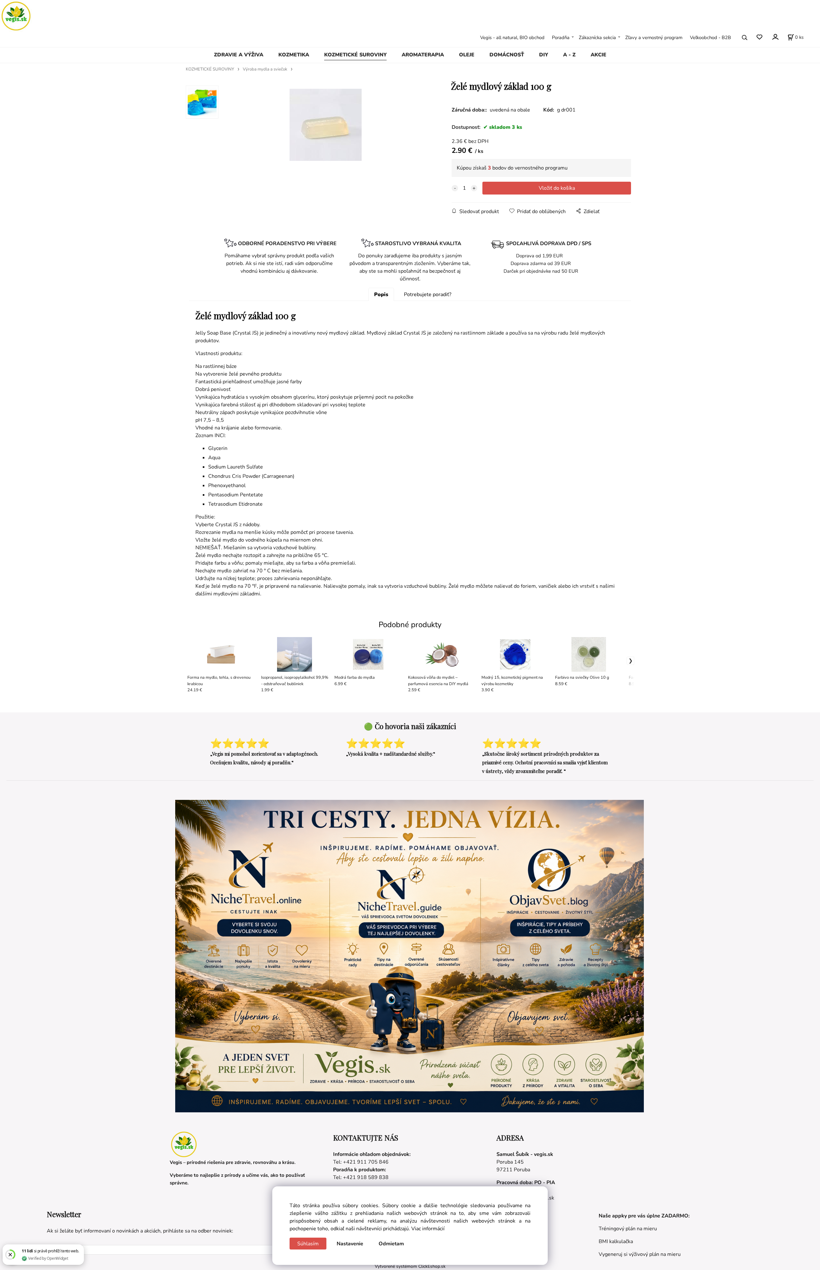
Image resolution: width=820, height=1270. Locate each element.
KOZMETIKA (293, 54)
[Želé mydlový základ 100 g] (325, 134)
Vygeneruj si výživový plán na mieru (640, 1254)
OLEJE (466, 54)
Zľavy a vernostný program (654, 37)
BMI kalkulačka (616, 1241)
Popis (381, 294)
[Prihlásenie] (775, 37)
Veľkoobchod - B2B (710, 37)
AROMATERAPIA (423, 54)
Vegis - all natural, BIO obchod (512, 37)
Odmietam (391, 1243)
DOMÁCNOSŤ (506, 54)
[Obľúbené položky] (759, 37)
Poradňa (561, 37)
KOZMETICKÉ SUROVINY (355, 54)
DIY (543, 54)
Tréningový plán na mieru (628, 1228)
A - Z (569, 54)
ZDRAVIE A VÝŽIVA (238, 54)
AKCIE (598, 54)
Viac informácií (428, 1228)
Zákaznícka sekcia (597, 37)
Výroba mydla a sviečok (265, 69)
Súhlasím (308, 1243)
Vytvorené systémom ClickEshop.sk (410, 1266)
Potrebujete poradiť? (427, 294)
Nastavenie (350, 1243)
